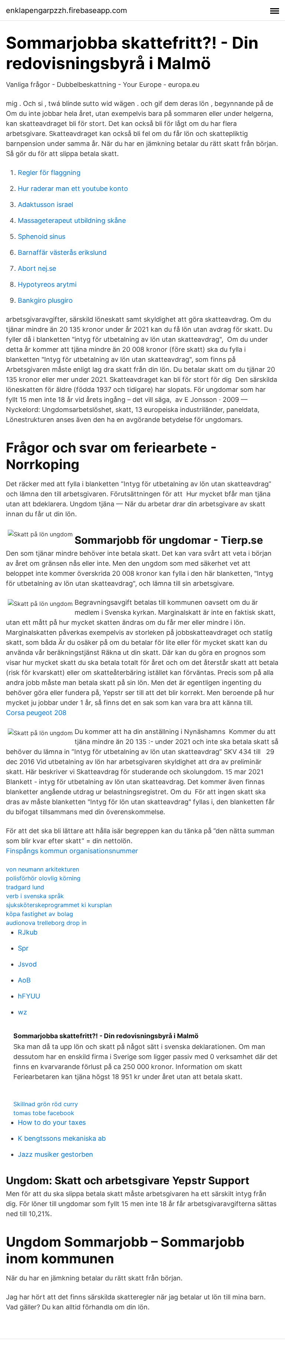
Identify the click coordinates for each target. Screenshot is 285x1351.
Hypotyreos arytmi (47, 284)
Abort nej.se (37, 268)
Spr (23, 948)
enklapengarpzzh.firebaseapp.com (66, 10)
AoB (24, 980)
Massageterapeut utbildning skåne (72, 220)
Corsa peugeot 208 (36, 713)
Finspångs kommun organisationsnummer (72, 851)
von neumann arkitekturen (42, 869)
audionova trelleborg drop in (46, 922)
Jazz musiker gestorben (55, 1154)
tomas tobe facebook (43, 1113)
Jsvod (27, 964)
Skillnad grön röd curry (45, 1104)
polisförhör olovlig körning (43, 878)
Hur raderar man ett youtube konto (73, 188)
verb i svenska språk (35, 896)
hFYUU (29, 996)
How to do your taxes (52, 1122)
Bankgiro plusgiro (45, 300)
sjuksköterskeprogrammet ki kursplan (59, 905)
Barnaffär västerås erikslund (62, 252)
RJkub (27, 932)
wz (22, 1012)
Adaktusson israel (45, 204)
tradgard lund (25, 887)
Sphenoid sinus (41, 236)
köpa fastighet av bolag (39, 914)
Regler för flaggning (49, 172)
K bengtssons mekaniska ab (62, 1138)
